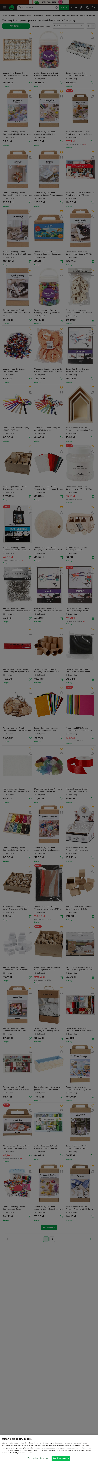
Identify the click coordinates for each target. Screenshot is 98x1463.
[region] (49, 1449)
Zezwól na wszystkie (61, 1458)
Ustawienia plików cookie (37, 1458)
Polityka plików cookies (22, 1453)
